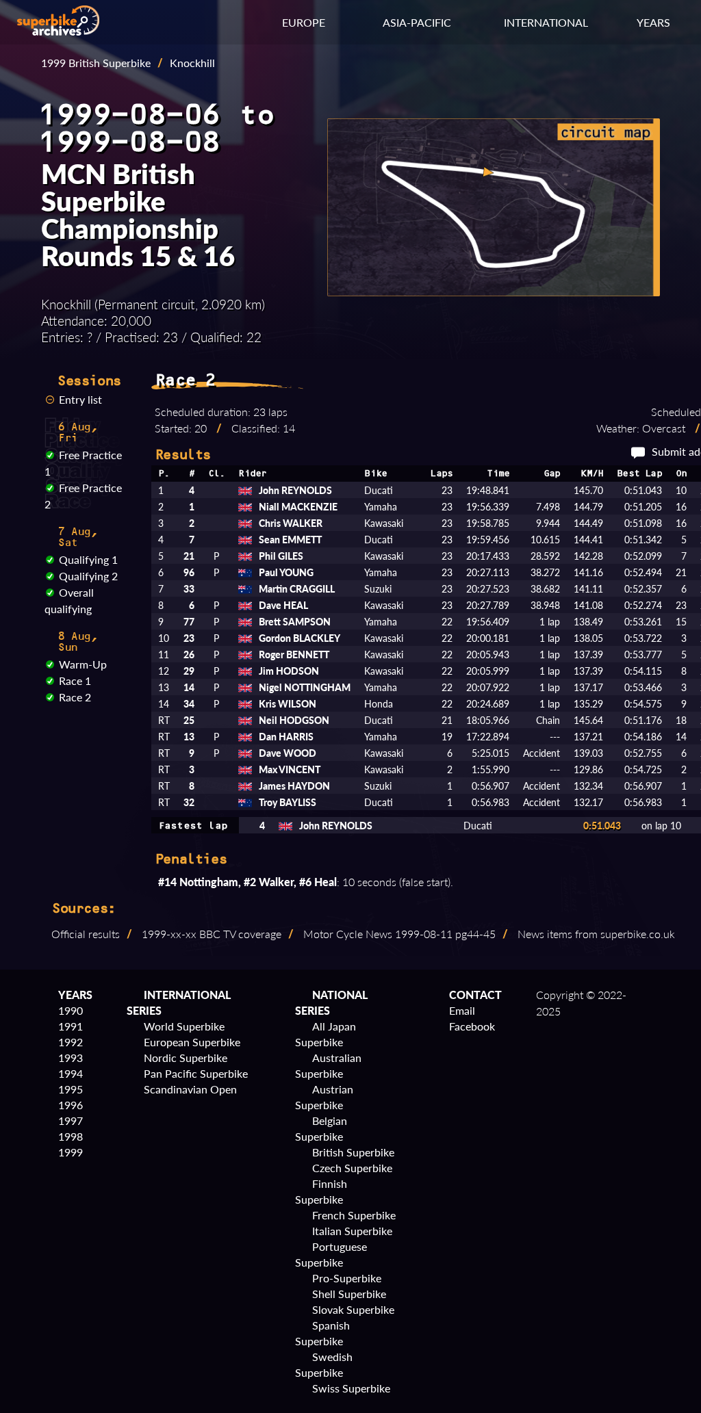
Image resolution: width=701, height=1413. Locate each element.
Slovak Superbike (353, 1309)
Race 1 (75, 680)
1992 (70, 1042)
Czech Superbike (352, 1168)
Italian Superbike (352, 1231)
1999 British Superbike (96, 62)
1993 (70, 1057)
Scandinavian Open (190, 1089)
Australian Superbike (328, 1065)
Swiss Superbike (351, 1388)
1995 (70, 1089)
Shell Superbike (349, 1293)
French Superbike (354, 1215)
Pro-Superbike (346, 1278)
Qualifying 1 (88, 559)
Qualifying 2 (88, 576)
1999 (70, 1152)
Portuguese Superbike (331, 1254)
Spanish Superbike (322, 1333)
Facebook (472, 1026)
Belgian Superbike (321, 1128)
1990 (70, 1010)
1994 (70, 1073)
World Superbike (184, 1026)
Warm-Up (83, 664)
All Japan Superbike (325, 1034)
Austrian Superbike (324, 1097)
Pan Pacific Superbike (196, 1073)
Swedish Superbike (324, 1364)
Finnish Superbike (321, 1191)
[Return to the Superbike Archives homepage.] (58, 31)
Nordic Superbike (185, 1057)
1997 (70, 1120)
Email (462, 1010)
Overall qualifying (69, 600)
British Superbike (353, 1152)
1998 (70, 1136)
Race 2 (75, 697)
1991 (70, 1026)
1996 (70, 1105)
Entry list (80, 399)
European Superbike (192, 1042)
